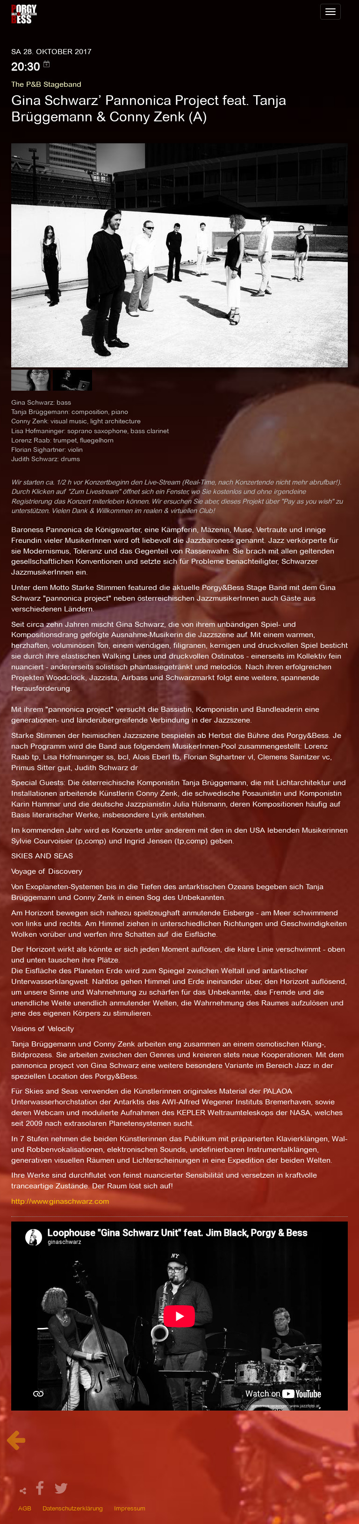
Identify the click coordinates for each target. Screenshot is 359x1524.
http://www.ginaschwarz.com (60, 1201)
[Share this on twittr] (61, 1491)
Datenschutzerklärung (73, 1508)
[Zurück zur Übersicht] (15, 1444)
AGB (24, 1508)
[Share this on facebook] (41, 1491)
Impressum (129, 1508)
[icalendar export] (46, 64)
